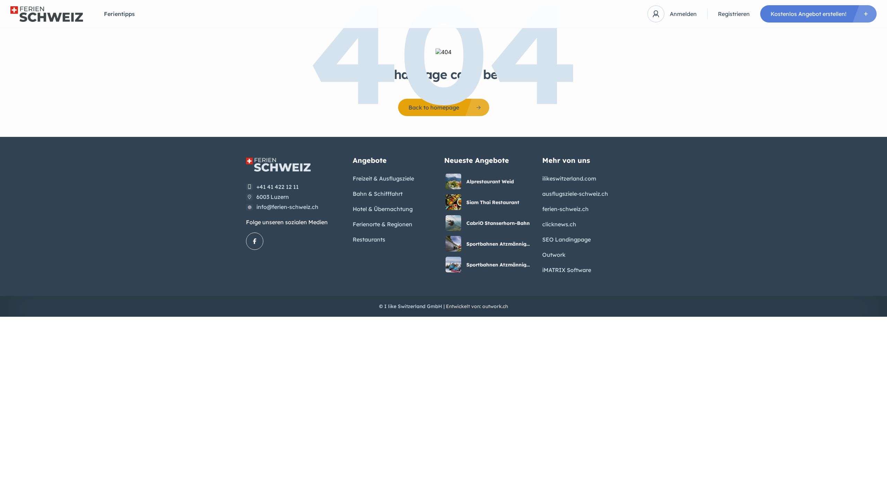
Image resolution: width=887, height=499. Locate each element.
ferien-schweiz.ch (565, 208)
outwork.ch (495, 306)
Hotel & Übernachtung (383, 208)
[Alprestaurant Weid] (453, 181)
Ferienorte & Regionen (382, 224)
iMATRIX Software (566, 269)
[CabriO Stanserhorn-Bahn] (453, 223)
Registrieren (734, 13)
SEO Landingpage (566, 239)
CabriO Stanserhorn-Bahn (498, 223)
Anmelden (683, 13)
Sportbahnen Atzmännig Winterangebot (496, 264)
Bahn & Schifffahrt (378, 193)
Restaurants (369, 239)
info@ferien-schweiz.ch (287, 206)
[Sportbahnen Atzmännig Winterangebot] (453, 264)
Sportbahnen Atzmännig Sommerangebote (496, 244)
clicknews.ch (559, 224)
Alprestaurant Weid (490, 181)
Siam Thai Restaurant (492, 202)
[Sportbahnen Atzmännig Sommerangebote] (453, 244)
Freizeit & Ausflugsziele (383, 178)
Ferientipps (119, 13)
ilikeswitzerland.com (569, 178)
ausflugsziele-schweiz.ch (575, 193)
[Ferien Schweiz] (46, 14)
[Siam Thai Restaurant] (453, 202)
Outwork (553, 254)
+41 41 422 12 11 (277, 186)
